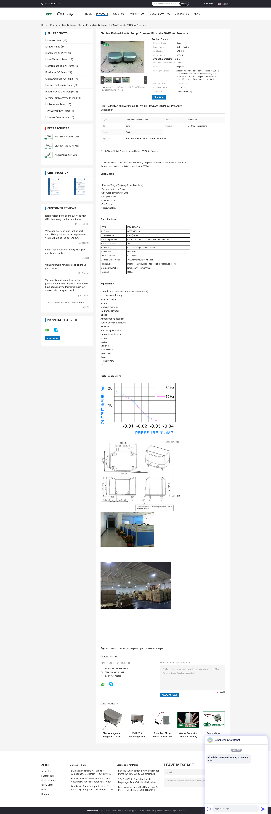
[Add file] (209, 809)
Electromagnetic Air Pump (59, 65)
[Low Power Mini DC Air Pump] (48, 145)
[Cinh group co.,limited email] (49, 330)
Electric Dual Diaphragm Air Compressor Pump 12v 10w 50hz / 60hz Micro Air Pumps (138, 772)
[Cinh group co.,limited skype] (58, 330)
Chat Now (208, 4)
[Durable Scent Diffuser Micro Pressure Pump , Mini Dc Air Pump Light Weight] (214, 719)
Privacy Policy (92, 811)
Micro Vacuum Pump (56, 59)
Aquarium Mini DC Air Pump (67, 137)
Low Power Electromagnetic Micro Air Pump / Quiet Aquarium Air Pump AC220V (92, 788)
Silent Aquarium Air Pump (59, 78)
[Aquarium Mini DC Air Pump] (48, 136)
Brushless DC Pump (56, 72)
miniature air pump (114, 648)
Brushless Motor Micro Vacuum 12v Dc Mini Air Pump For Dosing (162, 735)
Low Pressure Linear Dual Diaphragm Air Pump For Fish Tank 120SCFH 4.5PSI (138, 788)
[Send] (263, 809)
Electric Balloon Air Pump (59, 85)
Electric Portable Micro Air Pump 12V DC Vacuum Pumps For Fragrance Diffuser (91, 780)
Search (184, 4)
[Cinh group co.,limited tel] (120, 687)
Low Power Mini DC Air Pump (67, 146)
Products (102, 14)
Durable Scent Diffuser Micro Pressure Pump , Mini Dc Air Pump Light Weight (214, 735)
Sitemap (45, 794)
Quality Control (160, 14)
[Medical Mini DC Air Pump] (48, 155)
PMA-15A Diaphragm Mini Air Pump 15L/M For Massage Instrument (137, 735)
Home (88, 14)
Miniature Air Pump (55, 104)
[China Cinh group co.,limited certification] (54, 186)
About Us (118, 14)
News (197, 14)
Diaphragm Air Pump (56, 53)
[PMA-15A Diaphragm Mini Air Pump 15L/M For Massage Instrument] (137, 719)
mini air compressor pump (134, 648)
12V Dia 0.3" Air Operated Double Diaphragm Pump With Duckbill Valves (137, 781)
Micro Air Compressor (57, 117)
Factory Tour (137, 14)
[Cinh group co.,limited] (59, 14)
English (224, 4)
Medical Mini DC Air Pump (66, 155)
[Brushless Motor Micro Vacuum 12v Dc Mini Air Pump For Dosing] (163, 719)
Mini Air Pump (69, 25)
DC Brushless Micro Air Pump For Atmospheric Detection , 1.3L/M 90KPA (91, 772)
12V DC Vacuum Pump (57, 110)
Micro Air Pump (53, 40)
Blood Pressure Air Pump (59, 91)
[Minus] (263, 740)
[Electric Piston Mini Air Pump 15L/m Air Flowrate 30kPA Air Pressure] (122, 57)
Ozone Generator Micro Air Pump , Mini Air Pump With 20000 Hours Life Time (188, 735)
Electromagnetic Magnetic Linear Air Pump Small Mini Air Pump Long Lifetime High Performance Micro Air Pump (111, 735)
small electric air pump (155, 648)
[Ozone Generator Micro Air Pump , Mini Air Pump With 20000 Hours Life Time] (188, 719)
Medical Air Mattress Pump (60, 98)
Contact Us (182, 14)
